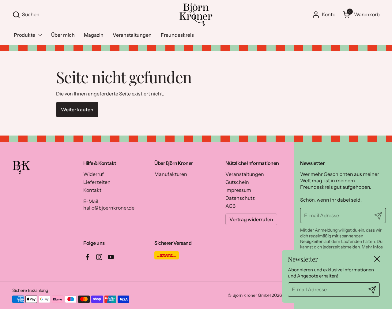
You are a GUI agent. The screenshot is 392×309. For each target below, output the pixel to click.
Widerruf (93, 174)
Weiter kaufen (77, 109)
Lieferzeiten (97, 182)
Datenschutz (240, 198)
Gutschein (237, 182)
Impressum (238, 190)
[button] (92, 14)
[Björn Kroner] (196, 14)
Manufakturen (170, 174)
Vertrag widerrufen (251, 219)
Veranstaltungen (244, 174)
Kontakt (92, 190)
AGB (230, 206)
